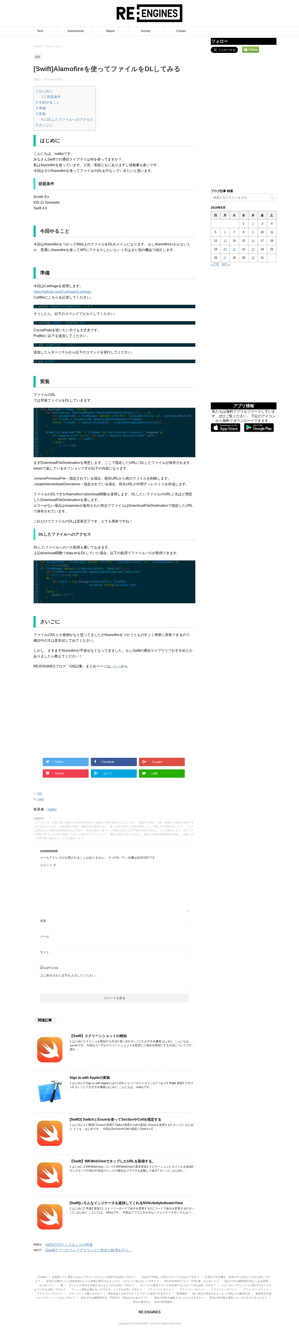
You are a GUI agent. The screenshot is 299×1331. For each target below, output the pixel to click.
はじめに (44, 91)
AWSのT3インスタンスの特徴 (69, 1245)
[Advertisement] (74, 718)
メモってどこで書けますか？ (85, 1293)
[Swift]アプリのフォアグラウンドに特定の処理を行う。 (89, 1250)
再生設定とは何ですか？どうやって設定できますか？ (139, 1293)
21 (234, 249)
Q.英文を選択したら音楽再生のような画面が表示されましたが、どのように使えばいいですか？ (102, 1281)
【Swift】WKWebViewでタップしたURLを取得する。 (112, 1161)
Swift (40, 799)
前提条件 (51, 97)
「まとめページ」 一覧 (49, 1285)
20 (225, 249)
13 (225, 240)
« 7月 (215, 264)
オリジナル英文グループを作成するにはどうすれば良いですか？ (178, 1285)
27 (225, 257)
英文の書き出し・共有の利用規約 (152, 1301)
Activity (146, 31)
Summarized (75, 31)
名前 (43, 920)
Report (110, 31)
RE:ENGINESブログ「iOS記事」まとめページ (191, 1281)
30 (253, 257)
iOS (39, 793)
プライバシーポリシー (161, 1289)
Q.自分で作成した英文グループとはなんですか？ (170, 1277)
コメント (48, 865)
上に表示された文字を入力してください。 (69, 975)
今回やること (48, 102)
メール (44, 936)
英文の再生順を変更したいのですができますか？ (238, 1297)
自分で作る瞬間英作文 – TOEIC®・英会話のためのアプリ (115, 1297)
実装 (41, 114)
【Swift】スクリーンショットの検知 (98, 1036)
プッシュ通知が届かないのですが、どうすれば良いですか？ (106, 1289)
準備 (41, 108)
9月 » (226, 264)
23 (253, 249)
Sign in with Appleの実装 (90, 1077)
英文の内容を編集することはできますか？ (179, 1297)
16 (253, 240)
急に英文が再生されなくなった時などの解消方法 (221, 1293)
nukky (52, 809)
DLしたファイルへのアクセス (67, 119)
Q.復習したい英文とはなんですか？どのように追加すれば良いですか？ (94, 1277)
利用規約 (181, 1293)
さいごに (44, 125)
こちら (115, 666)
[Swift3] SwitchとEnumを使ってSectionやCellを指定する (115, 1119)
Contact (181, 31)
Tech (40, 31)
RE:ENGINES (150, 1312)
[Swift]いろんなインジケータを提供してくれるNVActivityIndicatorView (126, 1203)
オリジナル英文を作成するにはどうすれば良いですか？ (101, 1285)
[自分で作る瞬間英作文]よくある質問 (246, 1281)
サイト (44, 952)
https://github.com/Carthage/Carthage (62, 291)
